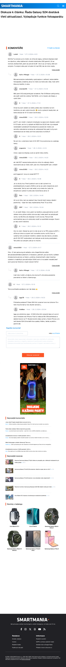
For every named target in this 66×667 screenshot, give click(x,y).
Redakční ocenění (41, 639)
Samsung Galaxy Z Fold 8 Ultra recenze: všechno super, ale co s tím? (32, 469)
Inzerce (14, 642)
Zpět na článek (54, 48)
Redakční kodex (16, 644)
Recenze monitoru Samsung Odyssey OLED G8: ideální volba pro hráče (33, 487)
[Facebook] (21, 630)
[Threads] (35, 630)
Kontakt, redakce (16, 639)
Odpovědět (56, 70)
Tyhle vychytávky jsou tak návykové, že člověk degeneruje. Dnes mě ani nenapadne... (28, 444)
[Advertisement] (33, 33)
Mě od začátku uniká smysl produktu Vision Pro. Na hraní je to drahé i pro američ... (27, 424)
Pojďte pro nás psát (17, 647)
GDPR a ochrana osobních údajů (45, 642)
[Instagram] (25, 630)
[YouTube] (39, 630)
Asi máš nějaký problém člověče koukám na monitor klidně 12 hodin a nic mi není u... (27, 437)
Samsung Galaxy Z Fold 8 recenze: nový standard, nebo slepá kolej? (32, 478)
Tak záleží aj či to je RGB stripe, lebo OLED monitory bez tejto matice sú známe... (26, 451)
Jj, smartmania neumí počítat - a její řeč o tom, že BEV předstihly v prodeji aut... (26, 431)
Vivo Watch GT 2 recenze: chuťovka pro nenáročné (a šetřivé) (30, 495)
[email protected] (26, 659)
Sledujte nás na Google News (44, 644)
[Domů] (12, 6)
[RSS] (44, 630)
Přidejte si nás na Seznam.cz (44, 647)
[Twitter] (30, 630)
